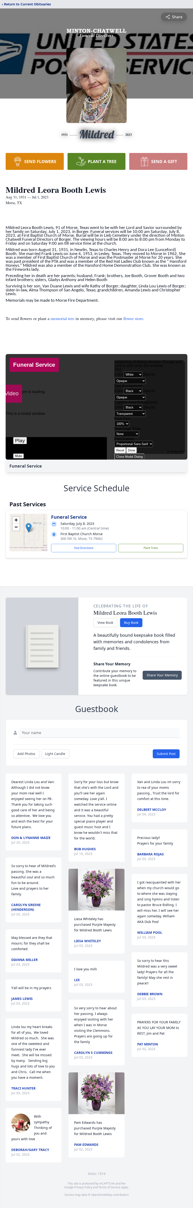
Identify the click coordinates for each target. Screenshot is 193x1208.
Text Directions (83, 548)
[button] (29, 528)
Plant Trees (151, 548)
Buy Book (131, 622)
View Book (105, 622)
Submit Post (166, 753)
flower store (133, 318)
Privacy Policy (83, 1187)
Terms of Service (109, 1187)
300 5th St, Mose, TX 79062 (81, 538)
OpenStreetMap (101, 1195)
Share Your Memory (162, 675)
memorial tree (62, 318)
